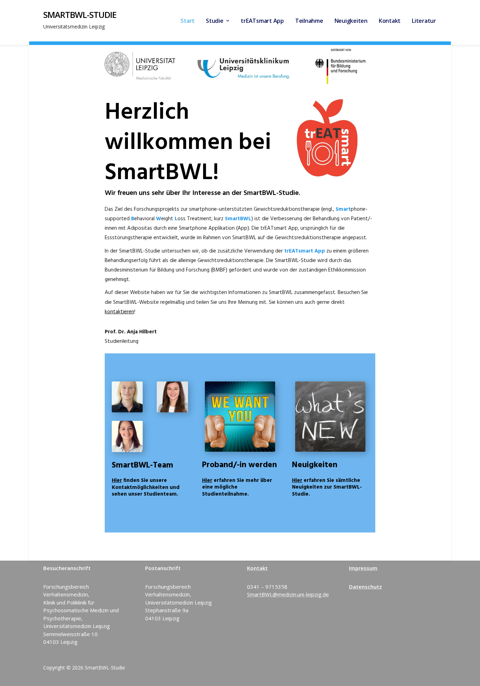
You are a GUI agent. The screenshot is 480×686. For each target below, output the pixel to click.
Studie (214, 21)
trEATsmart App (262, 21)
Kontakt (390, 21)
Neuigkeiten (351, 21)
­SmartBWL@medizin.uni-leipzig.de (288, 594)
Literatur (424, 21)
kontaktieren (119, 312)
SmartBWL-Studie (79, 14)
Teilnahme (309, 21)
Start (188, 21)
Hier (117, 480)
